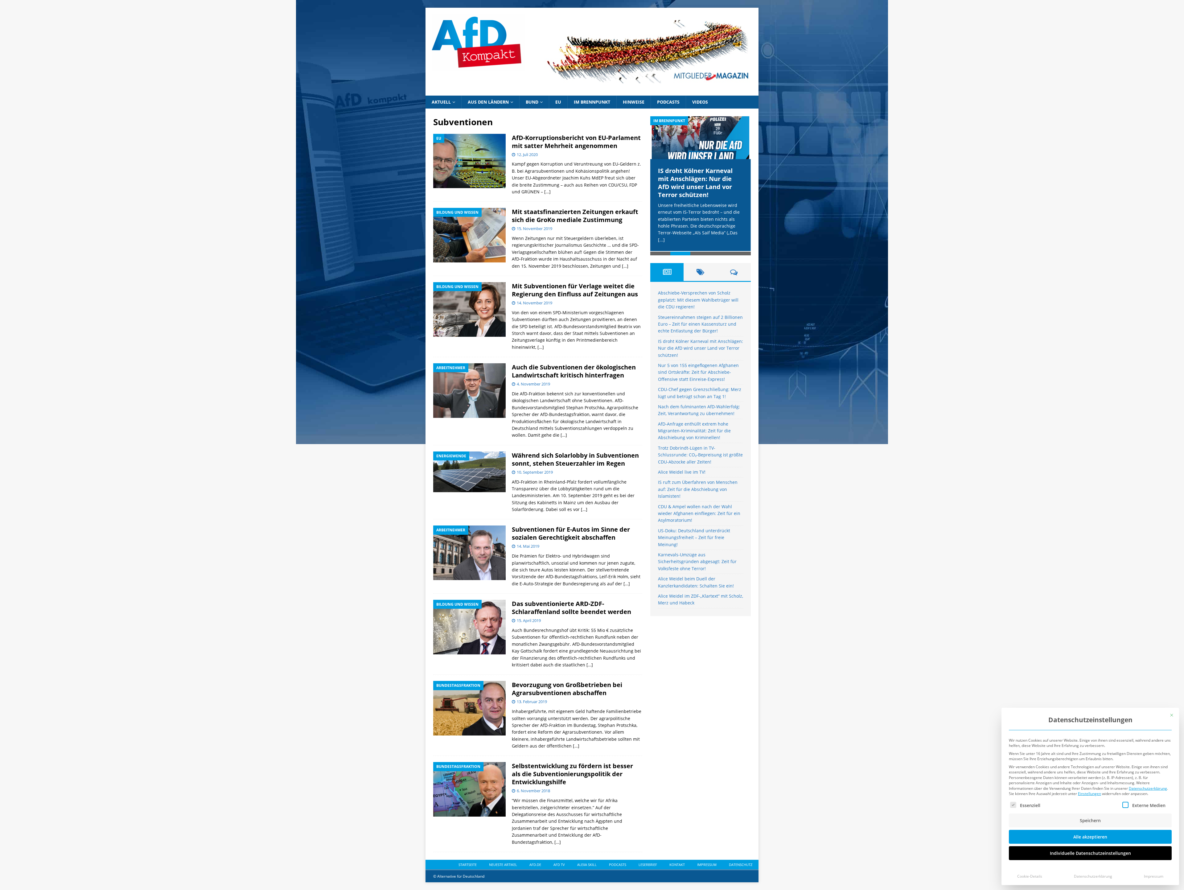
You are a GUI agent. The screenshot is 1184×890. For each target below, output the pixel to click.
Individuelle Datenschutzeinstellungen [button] (1090, 853)
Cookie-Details (1029, 876)
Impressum (1153, 876)
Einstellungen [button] (1089, 793)
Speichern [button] (1090, 820)
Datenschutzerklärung (1148, 788)
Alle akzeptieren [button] (1090, 837)
